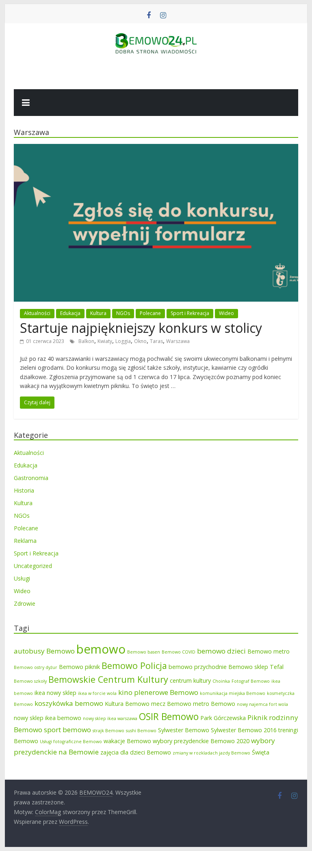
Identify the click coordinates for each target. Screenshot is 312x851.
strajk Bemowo (108, 730)
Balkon (86, 341)
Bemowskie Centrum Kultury (108, 679)
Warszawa (178, 341)
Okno (140, 341)
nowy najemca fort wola (262, 704)
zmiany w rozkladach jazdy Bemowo (211, 753)
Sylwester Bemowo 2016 (244, 730)
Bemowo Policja (134, 665)
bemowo (101, 649)
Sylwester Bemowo (183, 730)
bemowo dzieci (221, 651)
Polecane (150, 313)
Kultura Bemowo (127, 703)
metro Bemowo (214, 703)
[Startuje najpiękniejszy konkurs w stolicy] (156, 148)
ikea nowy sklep (55, 693)
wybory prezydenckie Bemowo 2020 (201, 741)
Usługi (22, 578)
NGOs (123, 313)
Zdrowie (24, 603)
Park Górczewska (223, 718)
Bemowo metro (268, 651)
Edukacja (70, 313)
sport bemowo (67, 729)
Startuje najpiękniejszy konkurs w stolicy (141, 328)
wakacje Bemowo (127, 741)
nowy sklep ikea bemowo (47, 718)
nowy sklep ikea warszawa (110, 718)
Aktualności (37, 313)
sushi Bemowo (141, 730)
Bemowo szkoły (30, 681)
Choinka (221, 681)
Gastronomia (31, 478)
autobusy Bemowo (44, 651)
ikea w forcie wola (97, 693)
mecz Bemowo (171, 703)
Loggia (123, 341)
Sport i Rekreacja (190, 313)
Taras (156, 341)
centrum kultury (190, 680)
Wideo (226, 313)
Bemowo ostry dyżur (35, 667)
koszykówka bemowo (69, 703)
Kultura (98, 313)
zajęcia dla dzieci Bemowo (135, 752)
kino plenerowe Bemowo (158, 692)
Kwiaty (105, 341)
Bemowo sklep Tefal (256, 667)
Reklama (25, 540)
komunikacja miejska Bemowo (232, 693)
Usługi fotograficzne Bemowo (71, 741)
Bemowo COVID (178, 652)
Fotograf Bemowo (251, 681)
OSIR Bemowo (169, 716)
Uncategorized (33, 566)
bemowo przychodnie (198, 667)
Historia (24, 490)
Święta (260, 752)
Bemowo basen (143, 652)
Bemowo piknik (79, 667)
